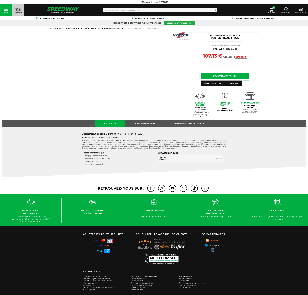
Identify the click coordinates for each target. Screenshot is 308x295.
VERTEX (62, 28)
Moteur (83, 28)
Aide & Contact (185, 279)
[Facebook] (150, 188)
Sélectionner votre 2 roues (179, 23)
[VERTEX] (181, 35)
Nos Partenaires (185, 276)
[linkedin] (205, 188)
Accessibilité (88, 285)
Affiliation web (137, 290)
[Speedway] (63, 10)
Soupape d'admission (112, 28)
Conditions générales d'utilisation (97, 281)
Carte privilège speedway (142, 283)
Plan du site (184, 281)
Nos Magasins (89, 290)
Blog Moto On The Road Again (144, 276)
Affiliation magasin (139, 287)
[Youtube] (172, 188)
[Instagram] (161, 188)
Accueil (53, 28)
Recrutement (184, 287)
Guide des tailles (138, 279)
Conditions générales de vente (96, 279)
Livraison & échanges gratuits (96, 276)
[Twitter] (183, 188)
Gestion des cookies (187, 285)
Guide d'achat (137, 281)
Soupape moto (95, 28)
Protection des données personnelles (99, 287)
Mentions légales (90, 283)
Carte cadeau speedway (141, 285)
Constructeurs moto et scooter (192, 283)
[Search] (214, 10)
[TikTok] (194, 188)
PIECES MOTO (72, 28)
